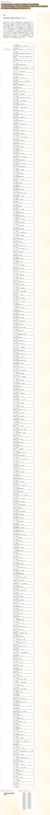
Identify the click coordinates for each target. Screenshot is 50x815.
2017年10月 (24, 809)
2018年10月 (24, 806)
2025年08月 (24, 796)
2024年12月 (29, 797)
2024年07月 (29, 799)
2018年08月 (24, 807)
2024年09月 (29, 798)
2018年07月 (29, 807)
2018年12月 (24, 805)
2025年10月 (24, 795)
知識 (13, 793)
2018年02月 (24, 808)
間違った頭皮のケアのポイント (22, 6)
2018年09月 (29, 806)
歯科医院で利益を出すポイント (8, 6)
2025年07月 (29, 796)
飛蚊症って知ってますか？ (7, 4)
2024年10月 (24, 798)
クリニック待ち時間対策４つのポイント (30, 4)
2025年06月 (24, 797)
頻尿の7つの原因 (17, 4)
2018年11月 (29, 805)
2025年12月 (24, 794)
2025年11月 (29, 794)
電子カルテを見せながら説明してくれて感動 (38, 6)
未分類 (4, 15)
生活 (11, 793)
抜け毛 (7, 793)
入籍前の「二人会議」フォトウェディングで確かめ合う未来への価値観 (16, 8)
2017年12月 (29, 808)
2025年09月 (29, 795)
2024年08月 (24, 799)
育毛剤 (5, 794)
